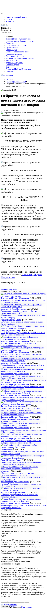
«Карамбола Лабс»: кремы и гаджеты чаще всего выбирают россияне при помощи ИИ (21, 442)
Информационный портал (16, 17)
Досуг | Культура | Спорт (16, 45)
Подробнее (13, 606)
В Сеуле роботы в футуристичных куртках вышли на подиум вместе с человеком (23, 334)
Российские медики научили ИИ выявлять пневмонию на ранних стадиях (18, 344)
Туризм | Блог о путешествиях (18, 39)
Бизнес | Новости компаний (17, 52)
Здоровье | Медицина (14, 63)
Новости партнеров (14, 54)
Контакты (10, 21)
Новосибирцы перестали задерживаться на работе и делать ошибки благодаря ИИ (22, 366)
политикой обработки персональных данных (15, 602)
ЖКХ (8, 67)
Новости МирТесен (9, 289)
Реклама (9, 19)
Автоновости (11, 60)
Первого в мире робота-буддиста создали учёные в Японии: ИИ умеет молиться (22, 377)
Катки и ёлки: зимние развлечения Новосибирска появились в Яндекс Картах (21, 463)
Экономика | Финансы (15, 56)
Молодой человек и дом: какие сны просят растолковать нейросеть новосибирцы (18, 474)
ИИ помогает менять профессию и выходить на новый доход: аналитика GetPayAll (23, 398)
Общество (10, 43)
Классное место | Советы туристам (20, 41)
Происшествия (12, 47)
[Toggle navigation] (2, 13)
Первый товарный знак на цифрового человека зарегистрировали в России (20, 420)
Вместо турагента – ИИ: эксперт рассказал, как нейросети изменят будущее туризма (20, 409)
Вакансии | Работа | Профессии (18, 69)
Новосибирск (11, 50)
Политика (10, 71)
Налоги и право (12, 65)
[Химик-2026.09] (7, 75)
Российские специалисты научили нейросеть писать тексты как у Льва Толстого (22, 388)
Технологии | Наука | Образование (20, 58)
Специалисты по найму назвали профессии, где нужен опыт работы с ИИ (20, 312)
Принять (5, 606)
